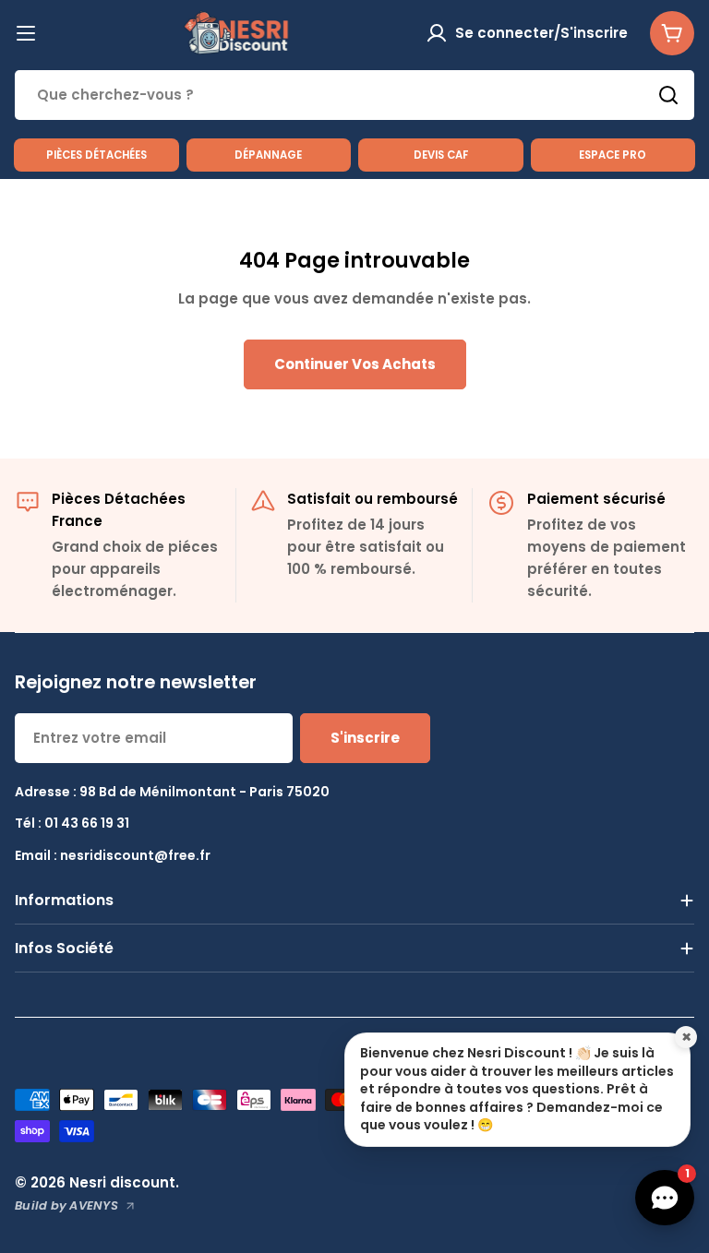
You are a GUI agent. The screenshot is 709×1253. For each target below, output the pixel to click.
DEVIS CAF (441, 155)
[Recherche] (668, 95)
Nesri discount (122, 1182)
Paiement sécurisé (596, 498)
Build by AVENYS (66, 1205)
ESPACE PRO (612, 155)
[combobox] (354, 95)
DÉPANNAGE (268, 155)
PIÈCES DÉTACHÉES (96, 155)
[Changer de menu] (26, 33)
